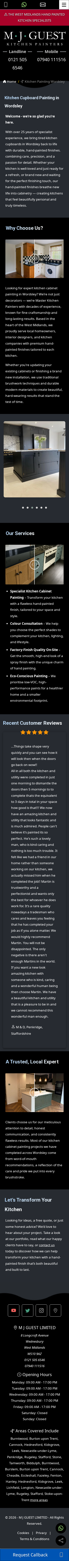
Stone (56, 1457)
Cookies (23, 1533)
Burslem (11, 1469)
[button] (23, 508)
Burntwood (19, 1438)
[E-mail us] (43, 4)
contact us (47, 1245)
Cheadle (13, 1475)
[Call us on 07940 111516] (5, 4)
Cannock (15, 1444)
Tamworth (17, 1463)
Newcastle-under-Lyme (38, 1450)
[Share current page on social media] (61, 1540)
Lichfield (13, 1487)
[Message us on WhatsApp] (24, 4)
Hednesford (33, 1444)
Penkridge (15, 1457)
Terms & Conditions (34, 1539)
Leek (15, 1450)
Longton (27, 1487)
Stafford (44, 1457)
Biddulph (33, 1463)
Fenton (55, 1475)
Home (11, 81)
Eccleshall (28, 1475)
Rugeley (30, 1457)
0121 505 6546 (17, 64)
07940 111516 (51, 60)
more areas (39, 1500)
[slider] (34, 258)
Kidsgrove (51, 1444)
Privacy (41, 1533)
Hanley (11, 1481)
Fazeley (43, 1475)
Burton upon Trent (43, 1438)
